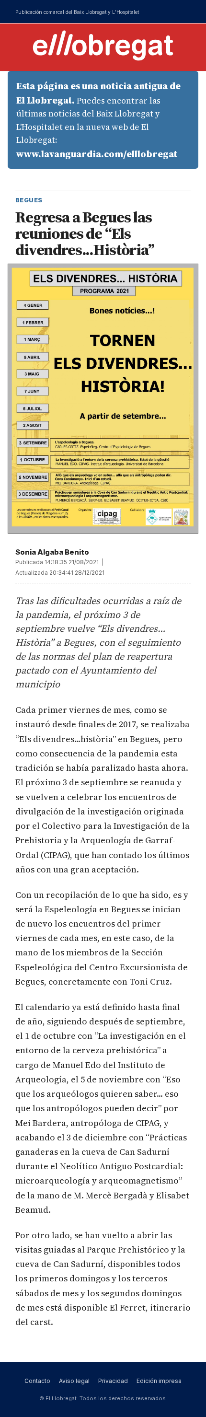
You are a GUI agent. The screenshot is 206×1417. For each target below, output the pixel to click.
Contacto (37, 1380)
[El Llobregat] (103, 45)
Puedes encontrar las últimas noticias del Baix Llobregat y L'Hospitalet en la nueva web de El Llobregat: (98, 120)
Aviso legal (74, 1380)
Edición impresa (159, 1380)
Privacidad (113, 1380)
